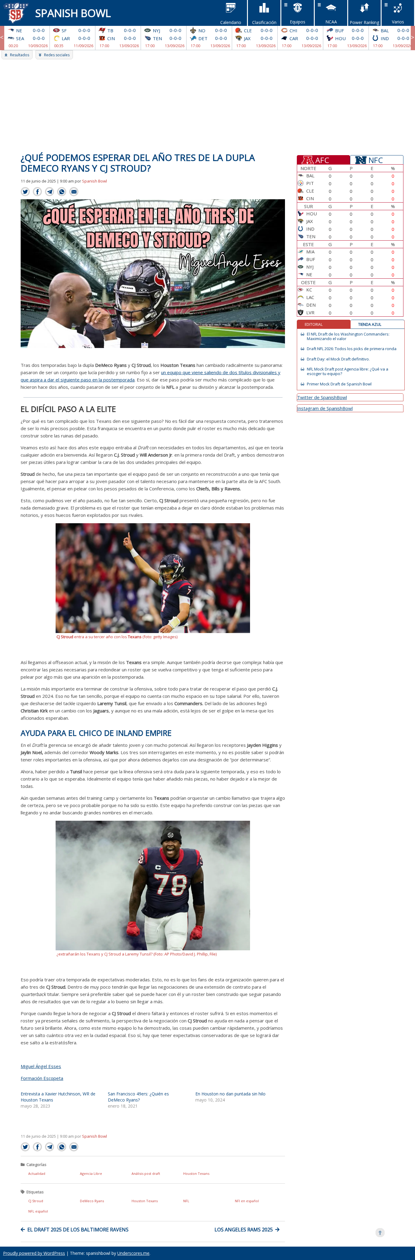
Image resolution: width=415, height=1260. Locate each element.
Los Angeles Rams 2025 (243, 1229)
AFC (322, 159)
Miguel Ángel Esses (41, 1066)
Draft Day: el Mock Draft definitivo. (338, 359)
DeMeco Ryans (92, 1201)
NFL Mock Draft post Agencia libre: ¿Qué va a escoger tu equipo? (347, 371)
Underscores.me (133, 1253)
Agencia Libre (91, 1173)
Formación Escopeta (42, 1078)
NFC (376, 159)
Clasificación (264, 22)
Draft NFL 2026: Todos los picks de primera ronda (351, 348)
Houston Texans (196, 1173)
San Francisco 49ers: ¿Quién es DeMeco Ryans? (138, 1097)
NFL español (38, 1211)
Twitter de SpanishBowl (322, 397)
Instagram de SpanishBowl (325, 408)
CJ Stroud (35, 1201)
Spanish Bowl (73, 13)
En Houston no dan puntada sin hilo (230, 1094)
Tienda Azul (369, 324)
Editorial (314, 324)
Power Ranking (364, 22)
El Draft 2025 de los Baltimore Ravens (78, 1229)
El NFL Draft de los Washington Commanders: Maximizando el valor (348, 336)
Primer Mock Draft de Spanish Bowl (339, 384)
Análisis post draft (146, 1173)
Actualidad (36, 1173)
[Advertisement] (207, 105)
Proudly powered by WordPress (34, 1253)
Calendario (230, 22)
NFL (186, 1201)
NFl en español (247, 1201)
